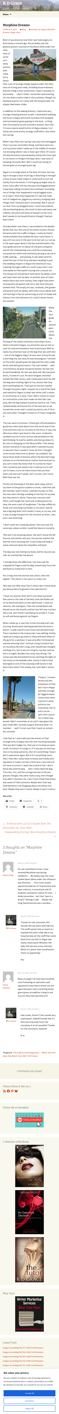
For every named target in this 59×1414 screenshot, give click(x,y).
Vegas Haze (15, 32)
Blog (24, 29)
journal (34, 29)
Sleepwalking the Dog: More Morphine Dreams (30, 834)
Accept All (29, 1393)
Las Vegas (42, 29)
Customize (29, 1401)
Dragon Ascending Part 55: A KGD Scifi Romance (23, 1356)
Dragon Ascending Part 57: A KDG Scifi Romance (23, 1347)
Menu (5, 14)
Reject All (29, 1408)
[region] (29, 1391)
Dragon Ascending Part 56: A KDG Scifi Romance (23, 1352)
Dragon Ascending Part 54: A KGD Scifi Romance (23, 1361)
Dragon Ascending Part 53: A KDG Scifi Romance (23, 1365)
